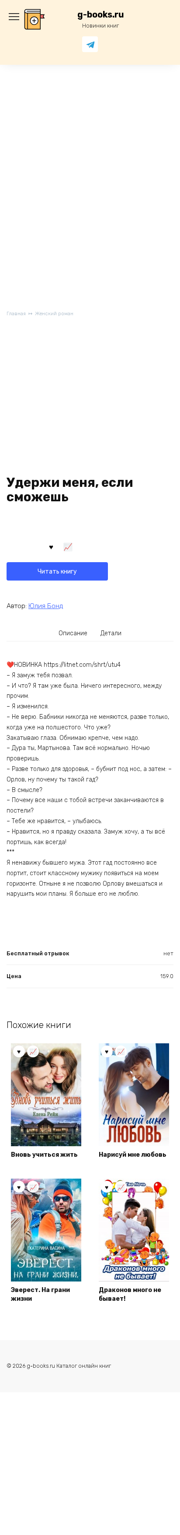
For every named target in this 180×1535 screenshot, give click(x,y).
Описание (73, 633)
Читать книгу (57, 571)
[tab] (73, 633)
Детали (110, 633)
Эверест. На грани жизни (40, 1294)
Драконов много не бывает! (130, 1294)
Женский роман (54, 314)
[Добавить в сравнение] (68, 546)
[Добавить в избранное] (51, 546)
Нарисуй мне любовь (132, 1154)
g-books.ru (100, 15)
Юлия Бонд (45, 606)
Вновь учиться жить (44, 1154)
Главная (16, 314)
